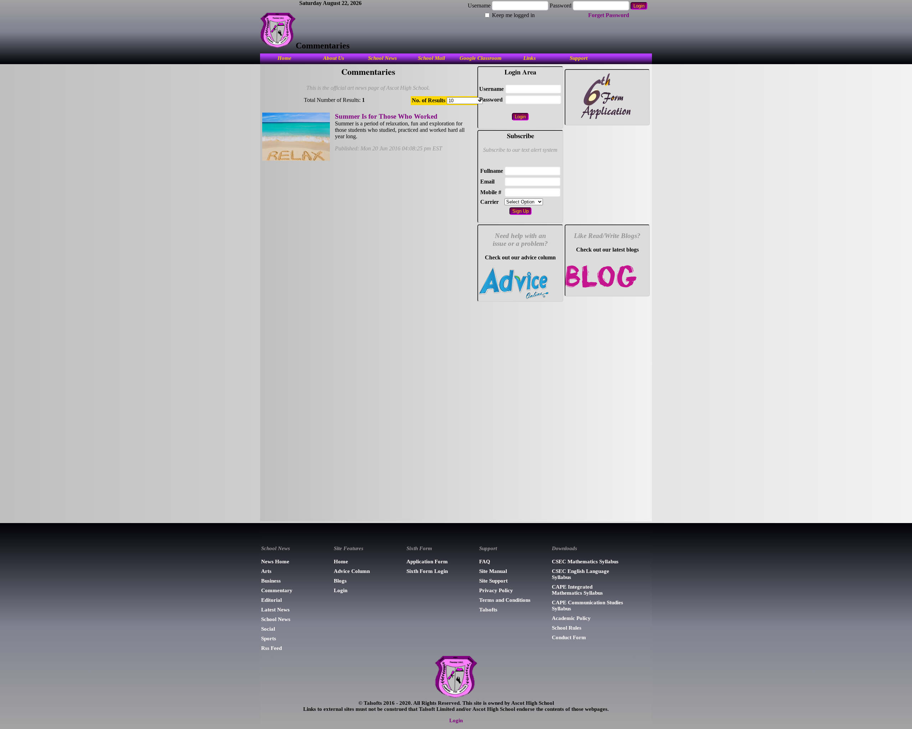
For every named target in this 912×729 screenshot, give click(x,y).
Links (529, 58)
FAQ (484, 561)
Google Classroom (481, 58)
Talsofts (488, 609)
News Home (275, 561)
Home (284, 58)
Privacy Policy (496, 590)
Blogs (340, 581)
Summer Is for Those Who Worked (386, 116)
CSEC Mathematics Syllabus (585, 561)
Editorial (271, 600)
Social (268, 629)
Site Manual (493, 571)
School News (382, 58)
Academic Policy (571, 618)
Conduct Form (569, 637)
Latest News (275, 609)
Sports (268, 638)
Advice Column (352, 571)
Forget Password (608, 15)
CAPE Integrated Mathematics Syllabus (577, 590)
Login (340, 590)
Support (578, 58)
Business (271, 581)
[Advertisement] (520, 410)
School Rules (566, 628)
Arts (266, 571)
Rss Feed (271, 648)
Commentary (276, 590)
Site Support (493, 581)
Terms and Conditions (504, 600)
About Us (333, 58)
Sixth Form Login (427, 571)
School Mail (431, 58)
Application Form (427, 561)
